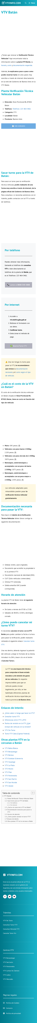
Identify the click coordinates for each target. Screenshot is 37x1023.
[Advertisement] (18, 34)
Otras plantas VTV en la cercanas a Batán (20, 821)
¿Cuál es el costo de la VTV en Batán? (19, 807)
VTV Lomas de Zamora (11, 971)
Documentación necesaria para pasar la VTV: (19, 811)
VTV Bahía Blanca (11, 748)
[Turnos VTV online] (12, 3)
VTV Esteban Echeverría (14, 758)
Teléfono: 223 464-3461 (22, 109)
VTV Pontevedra (11, 776)
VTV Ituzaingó (10, 762)
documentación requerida (22, 65)
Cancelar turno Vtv (9, 933)
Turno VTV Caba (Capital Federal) (17, 734)
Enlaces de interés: (13, 819)
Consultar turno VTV (12, 716)
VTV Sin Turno (10, 730)
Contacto (9, 1008)
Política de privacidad (13, 1013)
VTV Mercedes (8, 979)
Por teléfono (13, 803)
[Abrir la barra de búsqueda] (26, 3)
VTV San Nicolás (11, 782)
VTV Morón (9, 769)
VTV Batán (7, 796)
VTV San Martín (11, 779)
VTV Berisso (9, 755)
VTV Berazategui (11, 752)
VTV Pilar (8, 772)
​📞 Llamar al (18, 285)
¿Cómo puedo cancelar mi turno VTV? (19, 817)
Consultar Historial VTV (11, 929)
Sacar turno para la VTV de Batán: (17, 801)
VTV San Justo (8, 962)
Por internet (13, 805)
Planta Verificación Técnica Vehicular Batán (20, 798)
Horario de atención (13, 814)
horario (3, 65)
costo (9, 65)
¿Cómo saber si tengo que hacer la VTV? (20, 713)
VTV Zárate (9, 786)
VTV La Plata (9, 765)
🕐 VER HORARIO (18, 126)
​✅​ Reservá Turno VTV (18, 346)
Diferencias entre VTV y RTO (15, 720)
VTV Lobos (7, 975)
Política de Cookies (12, 1003)
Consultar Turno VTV (10, 925)
